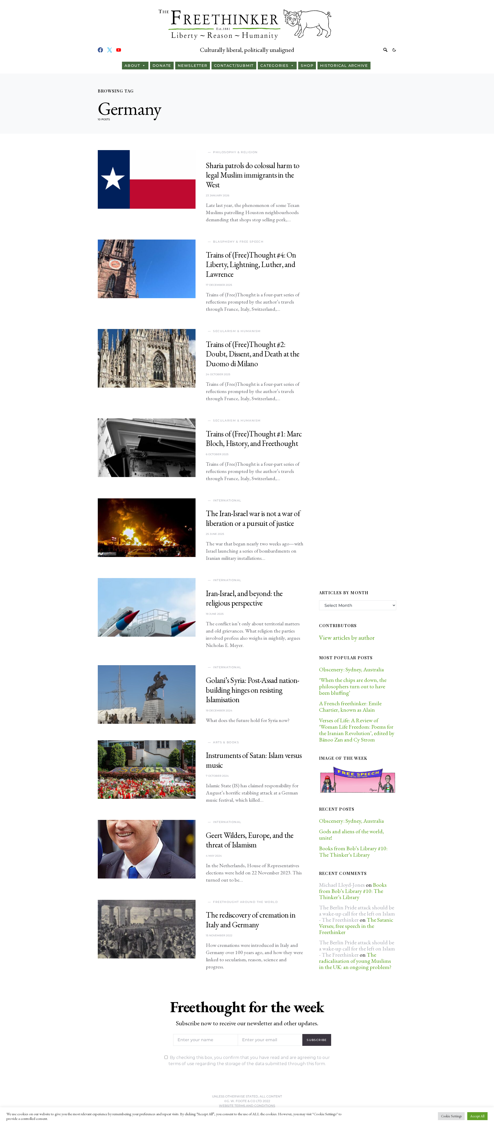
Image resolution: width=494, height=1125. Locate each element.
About (132, 65)
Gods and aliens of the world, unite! (351, 835)
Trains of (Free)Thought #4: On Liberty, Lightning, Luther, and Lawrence (251, 264)
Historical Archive (344, 65)
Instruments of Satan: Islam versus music (254, 760)
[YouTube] (118, 49)
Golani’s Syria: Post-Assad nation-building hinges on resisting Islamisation (252, 690)
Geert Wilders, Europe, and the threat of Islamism (250, 840)
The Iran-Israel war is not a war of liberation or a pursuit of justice (253, 518)
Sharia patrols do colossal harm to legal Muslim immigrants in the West (252, 175)
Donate (162, 65)
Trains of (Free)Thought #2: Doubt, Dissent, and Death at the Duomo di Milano (252, 354)
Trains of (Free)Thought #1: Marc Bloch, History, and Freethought (254, 439)
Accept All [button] (477, 1116)
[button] (394, 50)
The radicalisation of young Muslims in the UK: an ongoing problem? (355, 961)
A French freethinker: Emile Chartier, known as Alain (350, 707)
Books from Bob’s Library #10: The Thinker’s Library (353, 851)
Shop (307, 65)
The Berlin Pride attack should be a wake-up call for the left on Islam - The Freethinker (357, 913)
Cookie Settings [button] (451, 1116)
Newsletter (192, 65)
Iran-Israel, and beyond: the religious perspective (244, 598)
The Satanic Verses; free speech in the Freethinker (356, 926)
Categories (274, 65)
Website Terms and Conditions (247, 1106)
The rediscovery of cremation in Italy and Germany (250, 920)
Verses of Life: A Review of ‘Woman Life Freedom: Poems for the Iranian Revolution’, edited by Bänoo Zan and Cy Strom (356, 730)
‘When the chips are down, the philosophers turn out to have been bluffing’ (352, 686)
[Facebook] (100, 49)
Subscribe (317, 1040)
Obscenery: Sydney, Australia (351, 669)
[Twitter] (109, 49)
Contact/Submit (234, 65)
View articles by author (347, 638)
